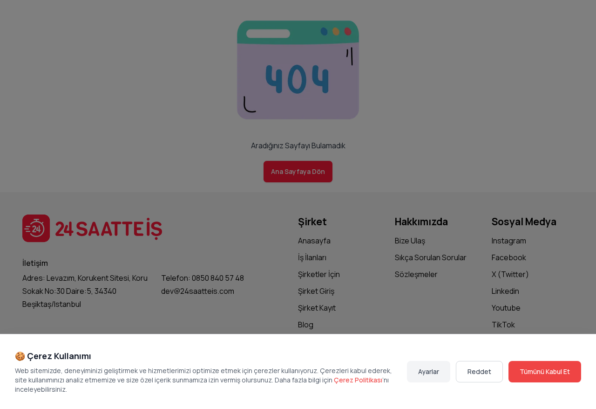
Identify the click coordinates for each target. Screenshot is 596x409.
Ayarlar (428, 371)
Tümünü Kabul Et (545, 371)
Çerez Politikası (358, 379)
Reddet (479, 371)
